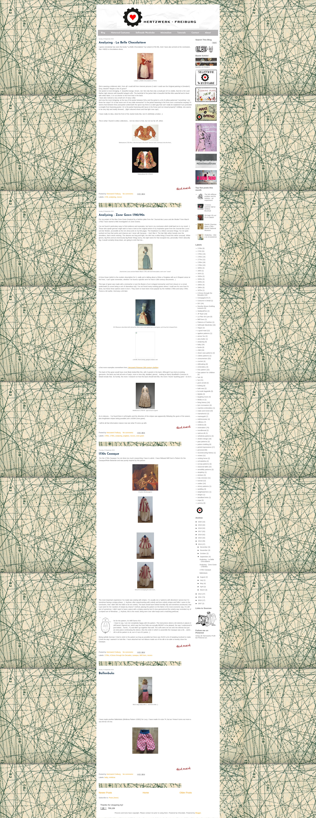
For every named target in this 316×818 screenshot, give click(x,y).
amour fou (201, 336)
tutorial (200, 481)
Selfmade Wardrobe (145, 33)
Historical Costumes (120, 33)
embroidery (202, 367)
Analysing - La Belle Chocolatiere (122, 42)
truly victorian (202, 478)
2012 (200, 594)
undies (200, 483)
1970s (200, 290)
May (202, 583)
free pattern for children (206, 372)
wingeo (200, 495)
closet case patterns (205, 353)
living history (202, 402)
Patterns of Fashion (205, 322)
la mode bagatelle (204, 391)
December (204, 547)
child (199, 350)
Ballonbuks (106, 673)
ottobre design (203, 439)
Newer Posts (105, 792)
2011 (200, 597)
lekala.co (201, 400)
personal (201, 450)
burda (200, 347)
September (204, 557)
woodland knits (203, 497)
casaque (135, 655)
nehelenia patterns (204, 436)
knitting (200, 386)
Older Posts (186, 792)
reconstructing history (205, 453)
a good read (202, 330)
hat (199, 380)
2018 (200, 528)
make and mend (203, 411)
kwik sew (201, 388)
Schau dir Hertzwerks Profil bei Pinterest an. (205, 637)
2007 (200, 603)
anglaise (126, 436)
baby (106, 777)
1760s (200, 257)
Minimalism (166, 33)
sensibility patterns (204, 469)
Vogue (200, 328)
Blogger (198, 813)
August (203, 577)
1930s (200, 279)
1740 (106, 197)
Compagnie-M (203, 298)
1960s (200, 287)
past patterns (202, 441)
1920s (200, 276)
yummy (200, 503)
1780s (107, 436)
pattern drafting (203, 444)
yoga (199, 500)
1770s (200, 259)
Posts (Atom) (113, 798)
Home (146, 792)
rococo (119, 197)
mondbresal (202, 430)
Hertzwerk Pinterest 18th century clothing (143, 367)
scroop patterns (203, 464)
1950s (200, 285)
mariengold (202, 416)
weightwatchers (203, 492)
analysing (112, 197)
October (203, 553)
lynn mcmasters (203, 405)
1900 (199, 271)
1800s (200, 268)
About (208, 33)
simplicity (201, 472)
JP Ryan (201, 314)
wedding (201, 489)
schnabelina (202, 461)
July (201, 580)
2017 (200, 531)
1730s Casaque (109, 453)
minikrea (112, 777)
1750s (200, 254)
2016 (200, 535)
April (202, 587)
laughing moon (203, 397)
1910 (199, 273)
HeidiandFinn (202, 311)
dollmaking (201, 364)
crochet (200, 361)
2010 (200, 600)
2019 (200, 525)
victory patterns (203, 486)
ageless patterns (204, 333)
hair (199, 377)
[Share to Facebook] (142, 194)
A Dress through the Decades (120, 655)
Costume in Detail (204, 301)
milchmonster (202, 419)
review (200, 455)
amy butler (201, 339)
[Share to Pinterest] (144, 194)
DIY (199, 303)
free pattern (202, 370)
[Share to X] (141, 194)
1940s (200, 282)
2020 (200, 522)
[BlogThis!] (139, 194)
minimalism (202, 427)
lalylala (200, 394)
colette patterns (203, 356)
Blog (103, 33)
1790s (112, 436)
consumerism (202, 358)
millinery (200, 422)
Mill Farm (143, 655)
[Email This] (138, 194)
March (202, 590)
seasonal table (203, 467)
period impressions (204, 447)
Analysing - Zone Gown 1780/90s (122, 215)
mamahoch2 (202, 414)
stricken (200, 475)
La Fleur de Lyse (204, 316)
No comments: (128, 194)
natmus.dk (201, 433)
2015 (200, 538)
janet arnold (202, 383)
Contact (195, 33)
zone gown (140, 436)
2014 (200, 541)
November (204, 550)
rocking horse (202, 458)
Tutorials (181, 33)
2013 (200, 544)
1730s (107, 655)
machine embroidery (205, 408)
